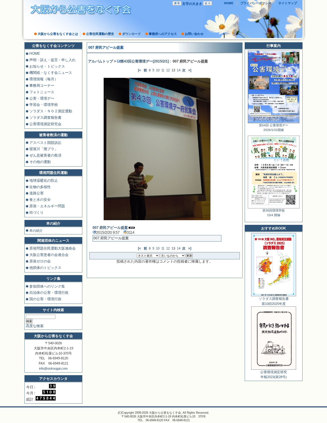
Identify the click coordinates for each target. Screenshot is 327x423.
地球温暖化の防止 (43, 180)
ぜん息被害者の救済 (45, 155)
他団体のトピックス (45, 268)
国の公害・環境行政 (45, 299)
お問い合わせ (194, 34)
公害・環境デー (41, 98)
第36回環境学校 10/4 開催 (273, 213)
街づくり (36, 212)
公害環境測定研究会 (45, 124)
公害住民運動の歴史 (100, 34)
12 (168, 70)
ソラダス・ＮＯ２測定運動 (50, 111)
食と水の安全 (40, 199)
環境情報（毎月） (43, 79)
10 (157, 70)
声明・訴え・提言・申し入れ (52, 60)
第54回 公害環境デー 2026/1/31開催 (273, 128)
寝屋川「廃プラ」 (43, 149)
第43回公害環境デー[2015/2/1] (144, 61)
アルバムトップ (100, 61)
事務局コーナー (41, 85)
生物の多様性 (40, 187)
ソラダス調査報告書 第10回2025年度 (274, 301)
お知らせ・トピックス (47, 66)
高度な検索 (35, 326)
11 (162, 70)
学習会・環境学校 (43, 105)
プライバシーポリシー (255, 3)
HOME (228, 3)
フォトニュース (41, 92)
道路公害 (36, 193)
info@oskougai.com (53, 368)
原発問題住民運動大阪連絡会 (52, 248)
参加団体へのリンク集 (47, 286)
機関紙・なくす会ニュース (50, 73)
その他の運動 (40, 162)
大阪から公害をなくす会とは (58, 34)
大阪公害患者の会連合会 (49, 255)
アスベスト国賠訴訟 (45, 143)
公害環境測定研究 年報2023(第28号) (273, 374)
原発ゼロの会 (40, 261)
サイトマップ (287, 3)
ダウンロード (131, 34)
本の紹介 (36, 230)
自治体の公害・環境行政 (49, 292)
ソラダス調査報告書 (45, 117)
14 (178, 70)
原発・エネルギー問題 (47, 206)
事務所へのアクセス (163, 34)
